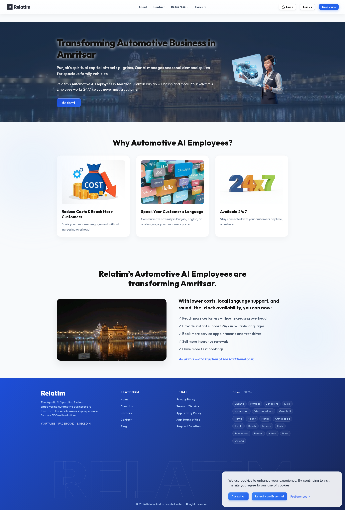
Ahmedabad (282, 418)
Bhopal (258, 433)
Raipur (252, 418)
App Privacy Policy (188, 413)
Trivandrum (241, 433)
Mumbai (255, 403)
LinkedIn (84, 423)
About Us (127, 406)
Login (289, 6)
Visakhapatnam (263, 411)
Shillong (239, 440)
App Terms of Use (188, 419)
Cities (236, 392)
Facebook (66, 423)
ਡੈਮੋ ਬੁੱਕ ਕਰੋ (68, 102)
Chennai (239, 403)
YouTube (48, 423)
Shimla (238, 426)
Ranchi (252, 426)
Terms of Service (187, 406)
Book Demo (329, 6)
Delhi (287, 403)
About (143, 7)
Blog (124, 426)
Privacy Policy (185, 399)
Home (125, 399)
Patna (238, 418)
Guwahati (285, 411)
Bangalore (272, 403)
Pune (285, 433)
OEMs (248, 392)
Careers (200, 7)
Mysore (266, 426)
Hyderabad (241, 411)
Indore (272, 433)
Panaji (265, 418)
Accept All (238, 496)
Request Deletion (188, 426)
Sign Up (307, 6)
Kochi (280, 426)
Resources (178, 7)
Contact (159, 7)
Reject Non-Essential (269, 496)
